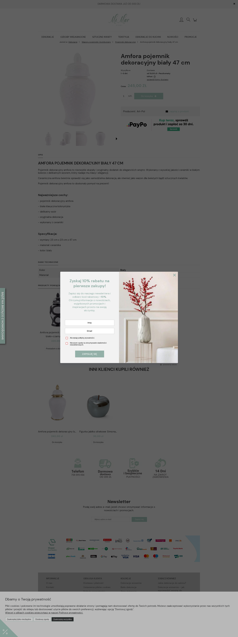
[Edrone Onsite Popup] (119, 318)
